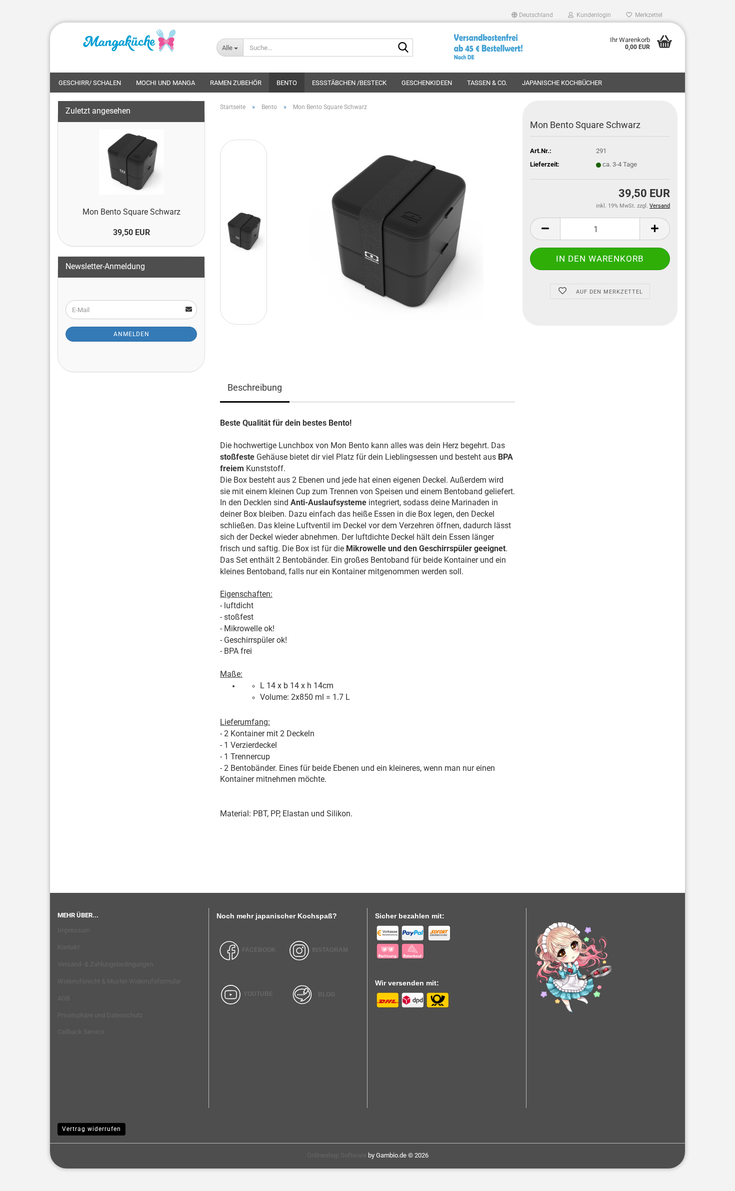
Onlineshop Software (336, 1155)
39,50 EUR (131, 232)
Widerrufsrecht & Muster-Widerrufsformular (119, 981)
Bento (286, 83)
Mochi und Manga (165, 83)
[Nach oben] (707, 1175)
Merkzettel (647, 15)
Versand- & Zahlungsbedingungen (105, 964)
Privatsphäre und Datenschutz (100, 1015)
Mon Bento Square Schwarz (131, 212)
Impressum (74, 930)
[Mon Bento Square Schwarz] (396, 231)
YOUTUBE (258, 993)
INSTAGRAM (330, 949)
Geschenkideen (427, 83)
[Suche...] (403, 48)
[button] (532, 15)
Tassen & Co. (487, 83)
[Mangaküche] (130, 43)
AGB (64, 998)
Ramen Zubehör (236, 83)
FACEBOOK (259, 949)
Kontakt (69, 947)
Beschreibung (255, 387)
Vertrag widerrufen (91, 1128)
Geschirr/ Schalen (89, 83)
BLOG (326, 993)
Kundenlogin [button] (592, 15)
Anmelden (132, 334)
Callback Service (81, 1031)
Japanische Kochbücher (562, 83)
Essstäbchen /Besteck (349, 83)
